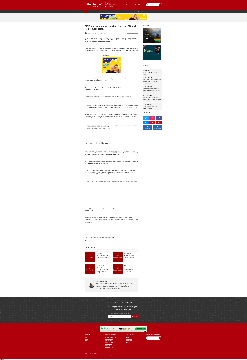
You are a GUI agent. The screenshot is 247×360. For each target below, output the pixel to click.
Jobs (160, 11)
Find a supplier (109, 339)
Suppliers (134, 11)
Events (152, 11)
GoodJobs (117, 288)
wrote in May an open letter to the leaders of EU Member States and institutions (111, 88)
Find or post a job (109, 345)
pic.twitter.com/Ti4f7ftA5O (103, 126)
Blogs (89, 11)
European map (92, 237)
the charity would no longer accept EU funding (110, 114)
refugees (133, 33)
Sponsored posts (141, 11)
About (132, 4)
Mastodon (2, 359)
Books (93, 11)
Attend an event (109, 347)
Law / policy (129, 33)
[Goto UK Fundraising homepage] (101, 5)
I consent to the (119, 313)
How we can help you (110, 337)
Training (156, 11)
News (86, 11)
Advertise (128, 4)
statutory (136, 33)
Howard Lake (90, 33)
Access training (109, 344)
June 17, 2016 (106, 128)
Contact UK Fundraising (140, 4)
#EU (135, 125)
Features (148, 11)
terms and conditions (123, 313)
